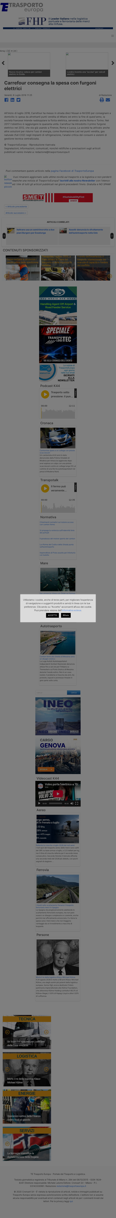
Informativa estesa (71, 610)
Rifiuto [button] (66, 615)
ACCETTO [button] (52, 615)
